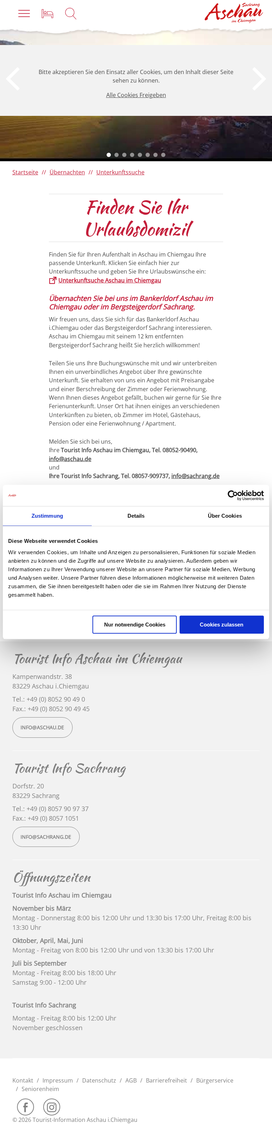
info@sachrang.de (195, 476)
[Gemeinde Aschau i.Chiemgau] (234, 13)
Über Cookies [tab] (225, 516)
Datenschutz (99, 1080)
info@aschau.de (70, 459)
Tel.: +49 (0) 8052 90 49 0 (48, 699)
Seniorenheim (40, 1089)
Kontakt (22, 1080)
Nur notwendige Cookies (134, 625)
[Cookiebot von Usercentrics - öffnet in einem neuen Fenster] (233, 495)
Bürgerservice (214, 1080)
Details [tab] (136, 516)
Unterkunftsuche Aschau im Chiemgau (109, 280)
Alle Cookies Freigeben (136, 95)
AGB (131, 1080)
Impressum (57, 1080)
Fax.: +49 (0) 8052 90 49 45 (51, 708)
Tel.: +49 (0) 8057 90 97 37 (50, 808)
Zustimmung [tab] (47, 516)
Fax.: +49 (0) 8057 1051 (45, 818)
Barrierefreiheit (166, 1080)
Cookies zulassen (221, 625)
